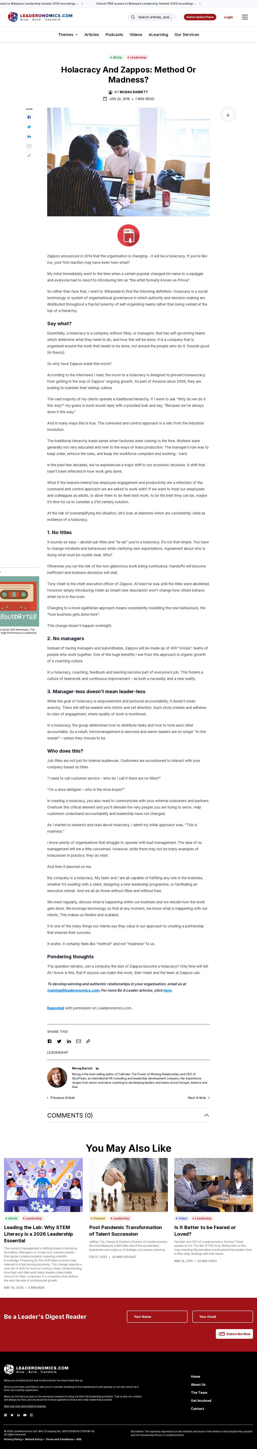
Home (195, 1376)
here (167, 990)
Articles (92, 34)
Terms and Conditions (59, 1439)
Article (117, 57)
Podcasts (114, 34)
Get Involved (201, 1401)
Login (228, 17)
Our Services (186, 34)
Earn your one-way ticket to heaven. (25, 1406)
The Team (199, 1393)
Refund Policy (34, 1439)
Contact (197, 1409)
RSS (78, 1439)
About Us (198, 1385)
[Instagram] (31, 1415)
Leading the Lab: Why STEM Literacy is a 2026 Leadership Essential (38, 1234)
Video (183, 1218)
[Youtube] (25, 1415)
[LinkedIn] (18, 1415)
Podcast (99, 1218)
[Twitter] (12, 1415)
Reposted (55, 1008)
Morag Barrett (134, 92)
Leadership (138, 57)
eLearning (158, 34)
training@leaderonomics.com (73, 990)
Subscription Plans (200, 17)
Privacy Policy (13, 1439)
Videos (136, 34)
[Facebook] (5, 1415)
